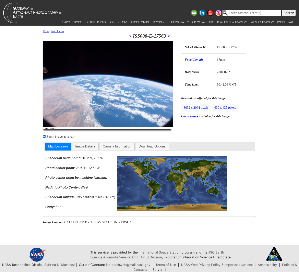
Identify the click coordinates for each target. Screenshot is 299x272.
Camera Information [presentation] (117, 146)
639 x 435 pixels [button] (225, 107)
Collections (118, 22)
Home (46, 31)
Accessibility (267, 265)
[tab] (58, 147)
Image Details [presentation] (85, 146)
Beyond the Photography (171, 22)
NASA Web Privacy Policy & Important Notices (217, 265)
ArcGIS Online (140, 22)
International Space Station (159, 252)
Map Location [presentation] (58, 146)
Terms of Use (165, 265)
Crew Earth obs (203, 22)
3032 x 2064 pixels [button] (196, 107)
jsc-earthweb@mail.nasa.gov (128, 265)
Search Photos (72, 22)
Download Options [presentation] (152, 146)
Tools (281, 22)
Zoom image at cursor (60, 136)
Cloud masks (189, 116)
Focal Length (194, 59)
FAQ (290, 22)
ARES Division (151, 257)
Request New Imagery (232, 22)
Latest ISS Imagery (262, 22)
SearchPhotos (57, 31)
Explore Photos (96, 22)
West (66, 187)
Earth (54, 207)
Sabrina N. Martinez (59, 265)
